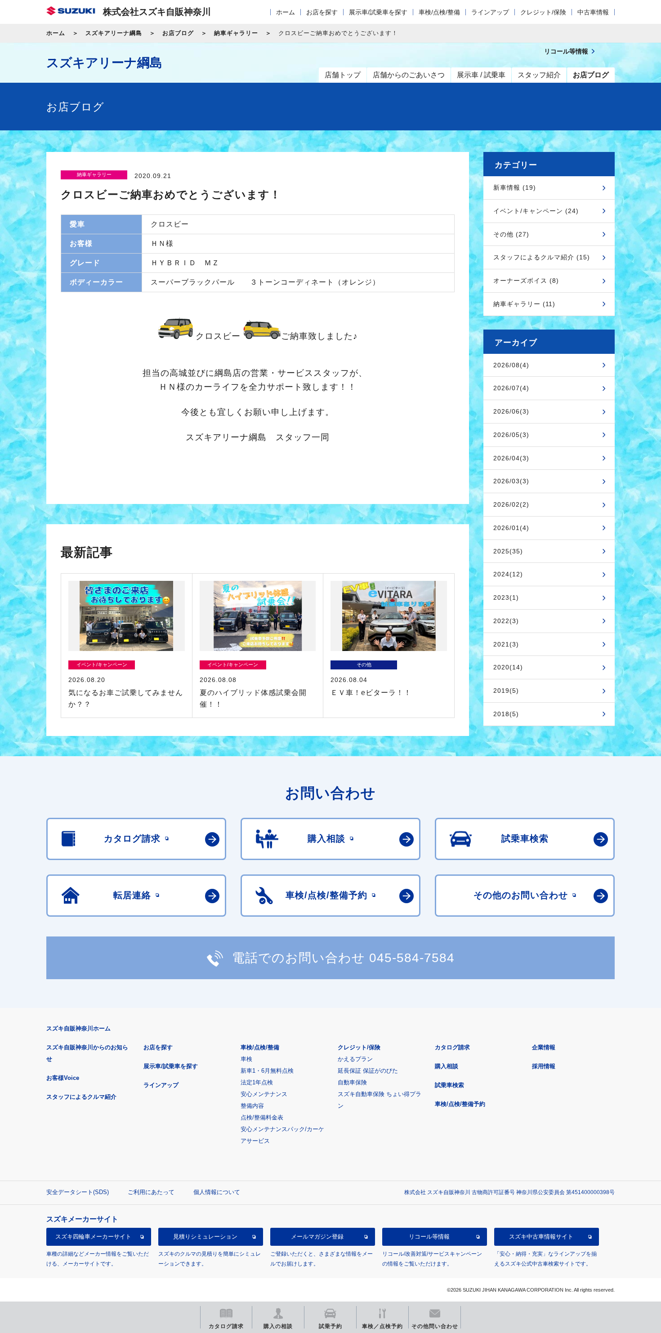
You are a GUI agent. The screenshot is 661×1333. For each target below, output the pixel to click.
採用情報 (543, 1066)
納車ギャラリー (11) (524, 304)
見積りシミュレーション (205, 1236)
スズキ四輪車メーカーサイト (93, 1236)
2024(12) (508, 574)
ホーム (285, 12)
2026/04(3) (511, 458)
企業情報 (543, 1047)
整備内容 (252, 1105)
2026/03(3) (511, 481)
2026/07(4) (511, 388)
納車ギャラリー (236, 33)
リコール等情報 (429, 1236)
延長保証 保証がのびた (368, 1070)
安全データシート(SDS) (77, 1192)
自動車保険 (352, 1082)
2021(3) (506, 644)
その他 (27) (511, 234)
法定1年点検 (257, 1082)
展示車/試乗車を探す (378, 12)
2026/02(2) (511, 504)
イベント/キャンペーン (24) (536, 210)
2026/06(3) (511, 411)
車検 (246, 1059)
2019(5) (506, 690)
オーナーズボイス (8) (526, 280)
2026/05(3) (511, 434)
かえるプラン (355, 1059)
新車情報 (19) (514, 187)
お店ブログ (178, 33)
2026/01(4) (511, 527)
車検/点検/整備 (439, 12)
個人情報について (216, 1192)
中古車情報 (593, 12)
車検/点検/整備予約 (460, 1104)
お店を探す (322, 12)
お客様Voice (62, 1077)
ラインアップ (490, 12)
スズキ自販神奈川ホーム (78, 1028)
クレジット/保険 (543, 12)
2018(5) (506, 714)
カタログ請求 (452, 1047)
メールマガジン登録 (317, 1236)
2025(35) (508, 551)
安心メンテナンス (264, 1094)
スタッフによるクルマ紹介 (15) (541, 257)
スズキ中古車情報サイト (541, 1236)
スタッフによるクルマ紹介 (81, 1096)
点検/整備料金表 (262, 1117)
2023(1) (506, 597)
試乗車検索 (449, 1085)
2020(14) (508, 667)
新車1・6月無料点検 (267, 1070)
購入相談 (446, 1066)
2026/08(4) (511, 365)
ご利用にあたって (151, 1192)
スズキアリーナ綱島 (113, 33)
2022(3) (506, 620)
